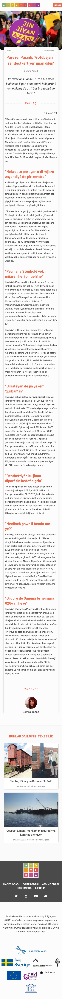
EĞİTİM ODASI (31, 884)
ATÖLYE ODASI (50, 884)
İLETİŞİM (40, 888)
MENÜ (57, 5)
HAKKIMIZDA (24, 888)
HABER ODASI (11, 884)
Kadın (9, 51)
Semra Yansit (31, 711)
